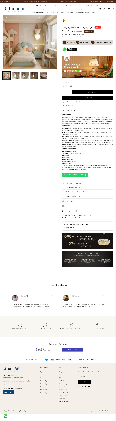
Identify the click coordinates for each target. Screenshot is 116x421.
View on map (8, 392)
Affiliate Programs (64, 401)
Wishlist (61, 381)
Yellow (71, 86)
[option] (30, 42)
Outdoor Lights (44, 384)
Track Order (62, 398)
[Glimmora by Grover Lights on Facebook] (79, 387)
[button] (100, 9)
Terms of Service (64, 386)
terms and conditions (77, 101)
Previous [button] (6, 43)
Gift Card (61, 378)
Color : (65, 82)
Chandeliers (43, 378)
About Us (61, 375)
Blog (60, 372)
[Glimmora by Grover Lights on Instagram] (85, 387)
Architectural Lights (45, 375)
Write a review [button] (72, 350)
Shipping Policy (63, 395)
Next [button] (53, 43)
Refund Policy (63, 384)
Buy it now (88, 98)
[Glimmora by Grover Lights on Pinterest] (82, 387)
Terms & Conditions (64, 392)
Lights (42, 372)
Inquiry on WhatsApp (79, 175)
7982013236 (70, 227)
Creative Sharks (109, 411)
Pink (64, 86)
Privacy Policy (63, 389)
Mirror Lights (43, 389)
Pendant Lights (44, 381)
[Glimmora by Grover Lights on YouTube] (89, 387)
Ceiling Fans (43, 386)
